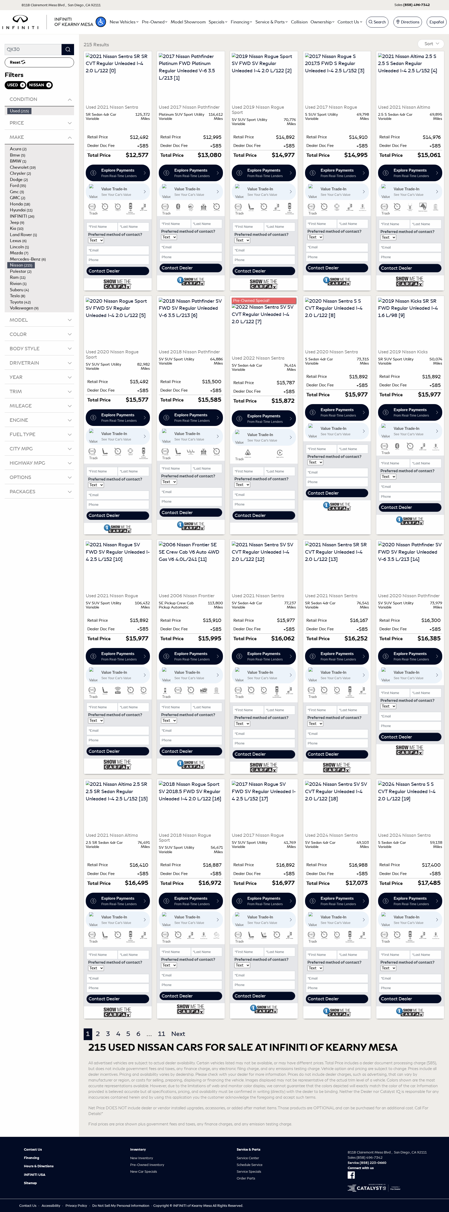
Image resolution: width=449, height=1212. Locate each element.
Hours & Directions (39, 1166)
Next (178, 1034)
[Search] (68, 49)
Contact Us (33, 1150)
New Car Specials (143, 1172)
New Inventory (141, 1158)
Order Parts (246, 1178)
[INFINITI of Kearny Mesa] (47, 21)
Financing (31, 1158)
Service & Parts (248, 1150)
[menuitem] (40, 111)
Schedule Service (249, 1165)
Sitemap (30, 1183)
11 (161, 1034)
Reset (15, 62)
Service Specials (249, 1172)
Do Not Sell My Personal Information (120, 1206)
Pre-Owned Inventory (147, 1165)
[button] (101, 22)
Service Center (248, 1158)
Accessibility (51, 1206)
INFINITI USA (34, 1175)
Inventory (138, 1150)
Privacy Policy (76, 1206)
